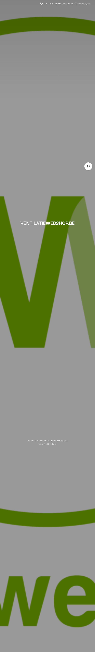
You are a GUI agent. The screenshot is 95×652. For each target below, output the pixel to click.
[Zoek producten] (88, 166)
